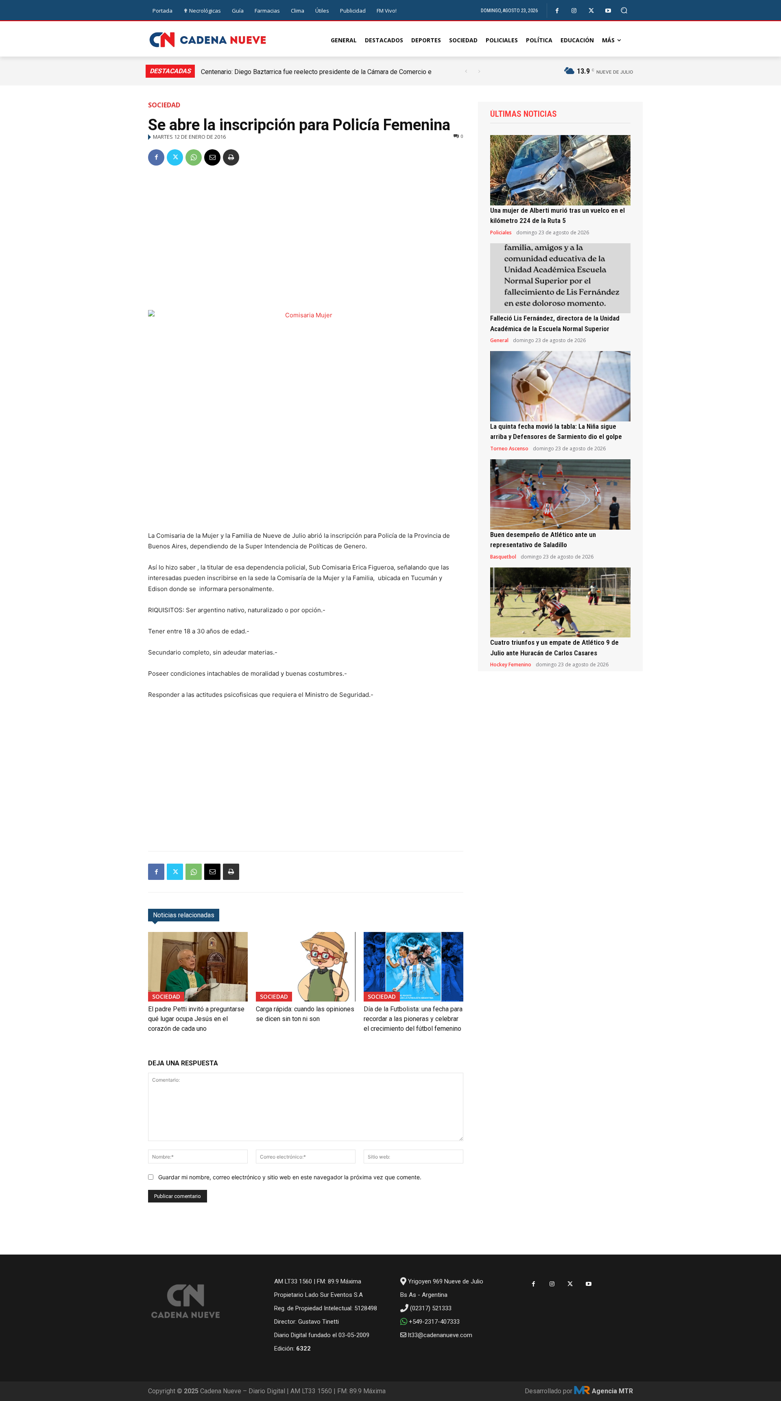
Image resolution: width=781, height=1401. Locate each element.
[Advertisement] (305, 235)
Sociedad (164, 105)
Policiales (501, 232)
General (499, 340)
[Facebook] (557, 11)
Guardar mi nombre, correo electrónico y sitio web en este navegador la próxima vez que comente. (289, 1177)
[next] (479, 71)
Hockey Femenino (510, 664)
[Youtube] (608, 11)
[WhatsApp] (193, 157)
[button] (624, 10)
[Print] (231, 157)
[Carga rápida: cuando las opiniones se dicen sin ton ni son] (306, 967)
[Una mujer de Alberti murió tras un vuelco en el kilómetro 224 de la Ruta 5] (560, 170)
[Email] (212, 157)
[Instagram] (574, 11)
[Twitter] (591, 11)
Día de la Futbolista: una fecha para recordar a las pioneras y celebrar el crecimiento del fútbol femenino (413, 1018)
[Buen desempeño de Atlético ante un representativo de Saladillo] (560, 494)
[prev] (466, 71)
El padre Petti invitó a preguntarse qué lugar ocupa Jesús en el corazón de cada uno (196, 1018)
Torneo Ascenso (509, 448)
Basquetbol (503, 556)
